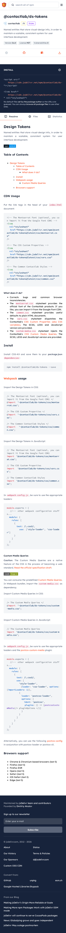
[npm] (42, 52)
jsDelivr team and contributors (35, 803)
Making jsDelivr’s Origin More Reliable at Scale (28, 902)
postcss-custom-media (33, 650)
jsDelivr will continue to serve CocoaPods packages (31, 915)
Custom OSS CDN (13, 865)
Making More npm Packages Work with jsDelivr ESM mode (31, 909)
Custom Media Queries (34, 183)
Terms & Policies (41, 853)
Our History (10, 853)
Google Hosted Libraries (16, 886)
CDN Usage (22, 169)
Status (36, 847)
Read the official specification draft (32, 567)
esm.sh (58, 880)
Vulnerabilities (41, 43)
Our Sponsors (11, 859)
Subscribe (33, 829)
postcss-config (54, 741)
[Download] (59, 52)
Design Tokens (17, 163)
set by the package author (30, 102)
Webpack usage (24, 180)
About (7, 847)
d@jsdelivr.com (41, 859)
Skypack (34, 886)
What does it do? (31, 172)
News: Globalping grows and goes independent (28, 920)
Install (19, 177)
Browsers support (25, 187)
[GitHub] (24, 52)
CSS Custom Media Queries (40, 334)
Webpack (10, 378)
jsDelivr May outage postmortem (21, 925)
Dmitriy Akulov (24, 806)
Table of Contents (25, 166)
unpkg (33, 880)
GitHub (7, 880)
